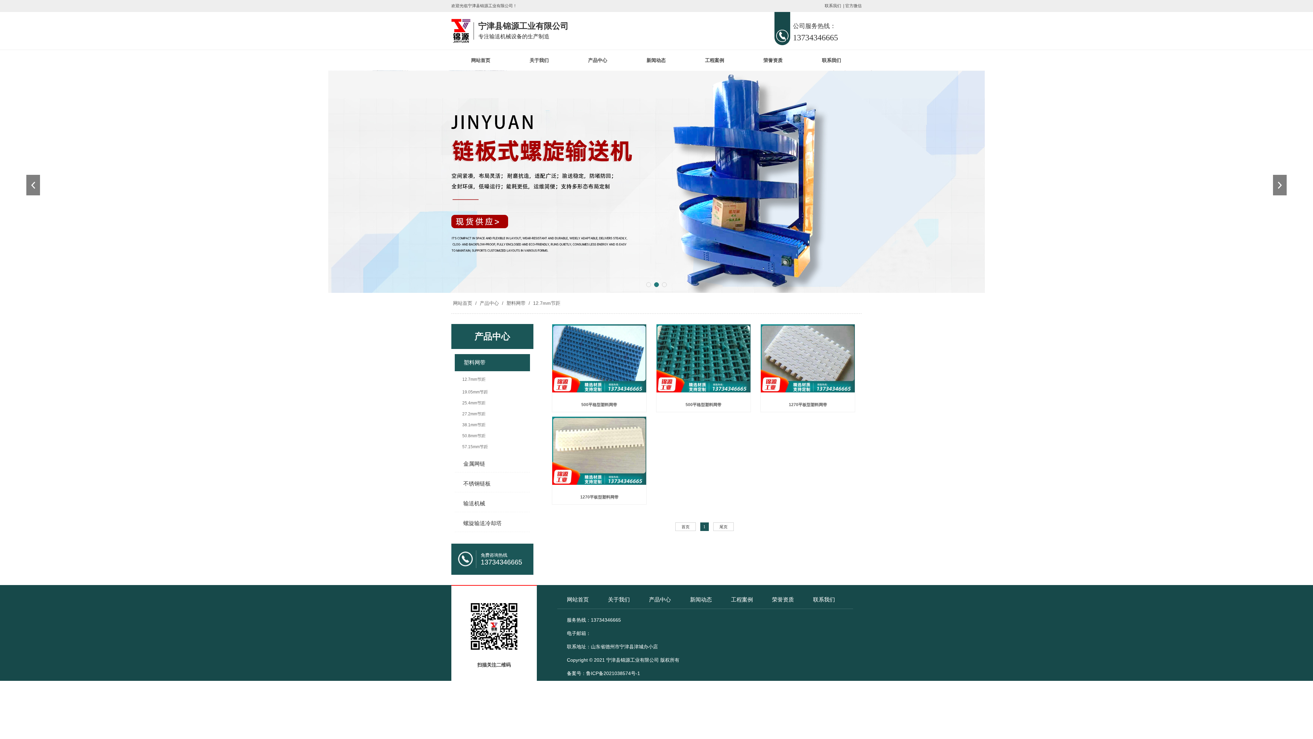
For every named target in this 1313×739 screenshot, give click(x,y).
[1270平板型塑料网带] (808, 361)
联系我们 (833, 5)
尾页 (723, 526)
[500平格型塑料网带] (599, 361)
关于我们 (539, 60)
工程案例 (714, 60)
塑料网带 (516, 303)
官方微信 (853, 5)
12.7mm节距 (546, 303)
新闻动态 (656, 60)
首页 (685, 526)
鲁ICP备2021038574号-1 (613, 673)
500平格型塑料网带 (599, 404)
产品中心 (597, 60)
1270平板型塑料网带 (808, 404)
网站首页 (480, 60)
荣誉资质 (773, 60)
